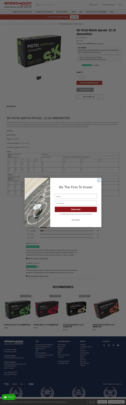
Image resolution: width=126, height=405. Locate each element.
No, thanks (76, 220)
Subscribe (76, 209)
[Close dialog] (99, 180)
